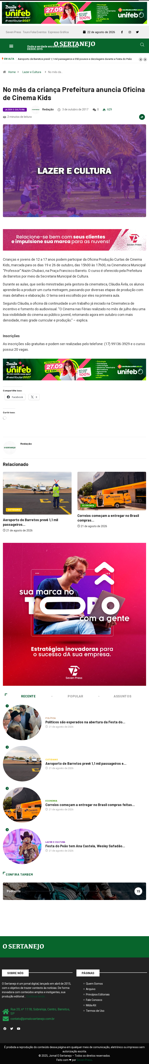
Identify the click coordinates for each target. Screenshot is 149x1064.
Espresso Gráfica (58, 32)
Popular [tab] (75, 696)
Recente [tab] (28, 696)
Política (50, 718)
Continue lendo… (36, 996)
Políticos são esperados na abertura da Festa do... (85, 722)
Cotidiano (14, 510)
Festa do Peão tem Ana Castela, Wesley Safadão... (85, 846)
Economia (88, 505)
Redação (48, 109)
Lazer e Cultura (32, 72)
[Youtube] (18, 1028)
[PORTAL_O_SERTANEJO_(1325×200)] (74, 12)
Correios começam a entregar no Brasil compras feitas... (90, 805)
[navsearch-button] (142, 45)
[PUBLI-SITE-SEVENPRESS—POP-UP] (74, 613)
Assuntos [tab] (122, 696)
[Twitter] (12, 1028)
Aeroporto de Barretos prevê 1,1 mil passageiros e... (85, 763)
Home (12, 72)
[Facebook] (5, 1028)
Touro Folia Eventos (35, 32)
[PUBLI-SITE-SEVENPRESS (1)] (74, 239)
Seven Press (13, 32)
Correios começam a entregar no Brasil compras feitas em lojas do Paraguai (60, 59)
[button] (11, 46)
